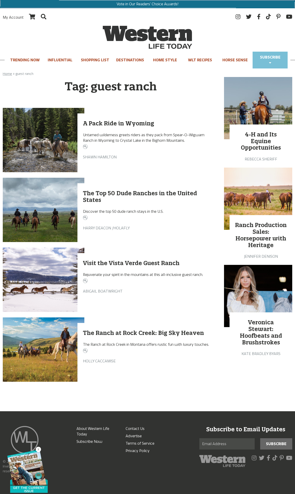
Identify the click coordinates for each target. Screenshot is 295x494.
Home (7, 74)
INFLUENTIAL (60, 60)
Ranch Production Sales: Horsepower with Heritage (261, 235)
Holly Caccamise (99, 361)
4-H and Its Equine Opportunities (261, 141)
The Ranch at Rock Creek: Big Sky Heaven (143, 332)
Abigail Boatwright (103, 291)
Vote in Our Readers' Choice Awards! (148, 4)
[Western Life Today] (147, 37)
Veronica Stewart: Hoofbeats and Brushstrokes (261, 332)
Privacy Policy (138, 451)
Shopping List (95, 60)
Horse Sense (235, 60)
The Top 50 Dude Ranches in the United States (140, 196)
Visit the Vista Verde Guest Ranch (131, 263)
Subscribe (270, 57)
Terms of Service (140, 443)
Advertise (134, 436)
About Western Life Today (93, 431)
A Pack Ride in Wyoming (118, 123)
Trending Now (25, 60)
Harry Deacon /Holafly (106, 228)
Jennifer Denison (261, 256)
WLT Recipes (200, 60)
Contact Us (135, 428)
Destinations (130, 60)
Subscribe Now (89, 441)
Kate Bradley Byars (261, 354)
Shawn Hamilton (100, 157)
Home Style (165, 60)
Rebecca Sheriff (261, 159)
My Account (13, 17)
